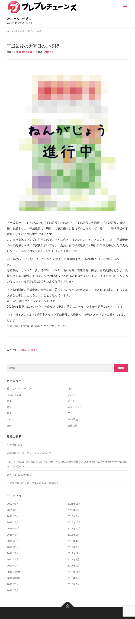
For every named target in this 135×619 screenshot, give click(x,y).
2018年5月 (13, 541)
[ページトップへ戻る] (67, 607)
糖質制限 (72, 425)
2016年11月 (74, 572)
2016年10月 (13, 578)
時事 (9, 400)
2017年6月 (73, 559)
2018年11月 (13, 528)
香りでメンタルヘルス (19, 388)
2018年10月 (74, 528)
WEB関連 (73, 419)
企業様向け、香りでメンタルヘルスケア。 (30, 453)
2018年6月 (73, 534)
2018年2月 (73, 547)
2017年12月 (74, 553)
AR (8, 419)
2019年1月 (13, 522)
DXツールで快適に (19, 18)
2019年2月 (73, 516)
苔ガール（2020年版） (19, 474)
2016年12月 (13, 572)
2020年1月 (73, 510)
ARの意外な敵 (14, 444)
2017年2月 (13, 565)
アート (71, 400)
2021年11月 (74, 503)
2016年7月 (73, 584)
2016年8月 (13, 584)
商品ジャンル (14, 394)
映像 (9, 413)
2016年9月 (73, 578)
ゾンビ (71, 394)
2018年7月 (13, 534)
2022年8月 (13, 503)
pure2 (48, 52)
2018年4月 (73, 541)
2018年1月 (13, 553)
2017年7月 (13, 559)
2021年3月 (13, 510)
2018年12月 (74, 522)
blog (34, 350)
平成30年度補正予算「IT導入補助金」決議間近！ (34, 483)
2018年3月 (13, 547)
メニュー (125, 6)
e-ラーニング (75, 407)
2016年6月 (13, 590)
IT (28, 350)
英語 (9, 407)
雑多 (23, 350)
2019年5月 (13, 516)
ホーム (10, 31)
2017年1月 (73, 565)
